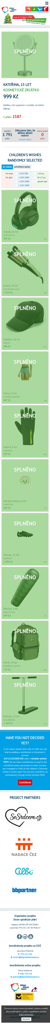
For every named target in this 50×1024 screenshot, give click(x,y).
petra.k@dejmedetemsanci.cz (26, 976)
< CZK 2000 (23, 181)
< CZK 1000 (23, 177)
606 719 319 (26, 973)
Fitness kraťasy (11, 396)
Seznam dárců (25, 139)
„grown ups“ (42, 181)
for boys (9, 173)
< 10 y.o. (40, 173)
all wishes (7, 166)
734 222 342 (26, 954)
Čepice (6, 343)
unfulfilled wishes (22, 166)
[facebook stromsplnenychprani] (19, 936)
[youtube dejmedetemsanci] (30, 936)
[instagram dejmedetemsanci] (25, 936)
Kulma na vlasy (11, 289)
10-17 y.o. (41, 177)
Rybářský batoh (11, 666)
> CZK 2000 (23, 185)
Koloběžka (9, 720)
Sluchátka (9, 235)
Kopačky (7, 558)
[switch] (46, 3)
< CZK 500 (23, 173)
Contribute (25, 782)
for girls (9, 177)
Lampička (8, 504)
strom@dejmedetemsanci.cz (26, 957)
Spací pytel (9, 612)
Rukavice (8, 450)
